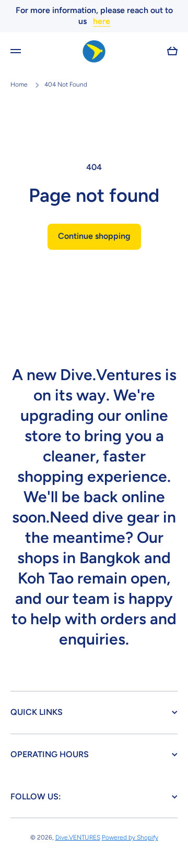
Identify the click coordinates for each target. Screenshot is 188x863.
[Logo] (94, 51)
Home (19, 84)
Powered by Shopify (130, 837)
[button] (172, 51)
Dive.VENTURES (77, 837)
